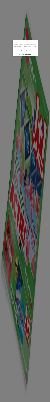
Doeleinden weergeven (22, 54)
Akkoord (28, 54)
